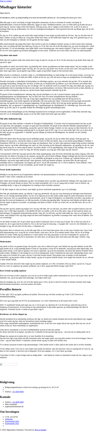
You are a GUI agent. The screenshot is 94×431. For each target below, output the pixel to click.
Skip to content (6, 1)
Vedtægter (9, 419)
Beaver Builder (40, 430)
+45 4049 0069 (18, 392)
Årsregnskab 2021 (12, 423)
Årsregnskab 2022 (12, 421)
